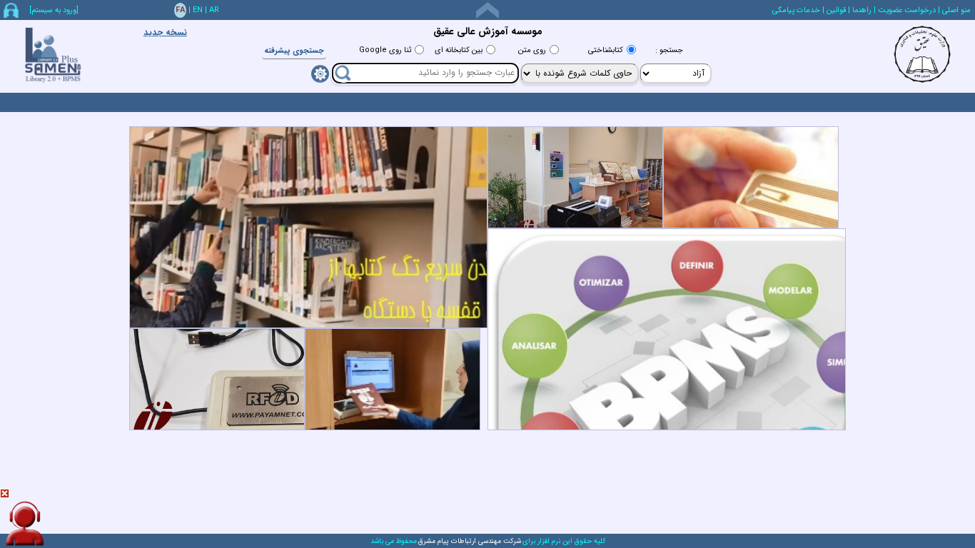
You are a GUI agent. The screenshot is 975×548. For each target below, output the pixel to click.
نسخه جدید (165, 32)
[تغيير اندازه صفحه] (487, 10)
